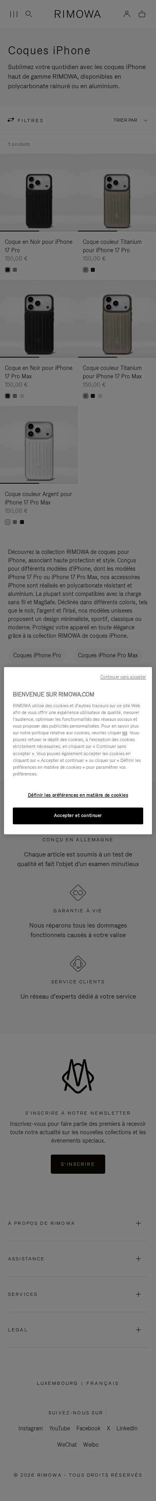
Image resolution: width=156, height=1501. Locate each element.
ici (124, 733)
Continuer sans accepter (123, 677)
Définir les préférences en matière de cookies (78, 795)
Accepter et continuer (78, 815)
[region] (78, 750)
